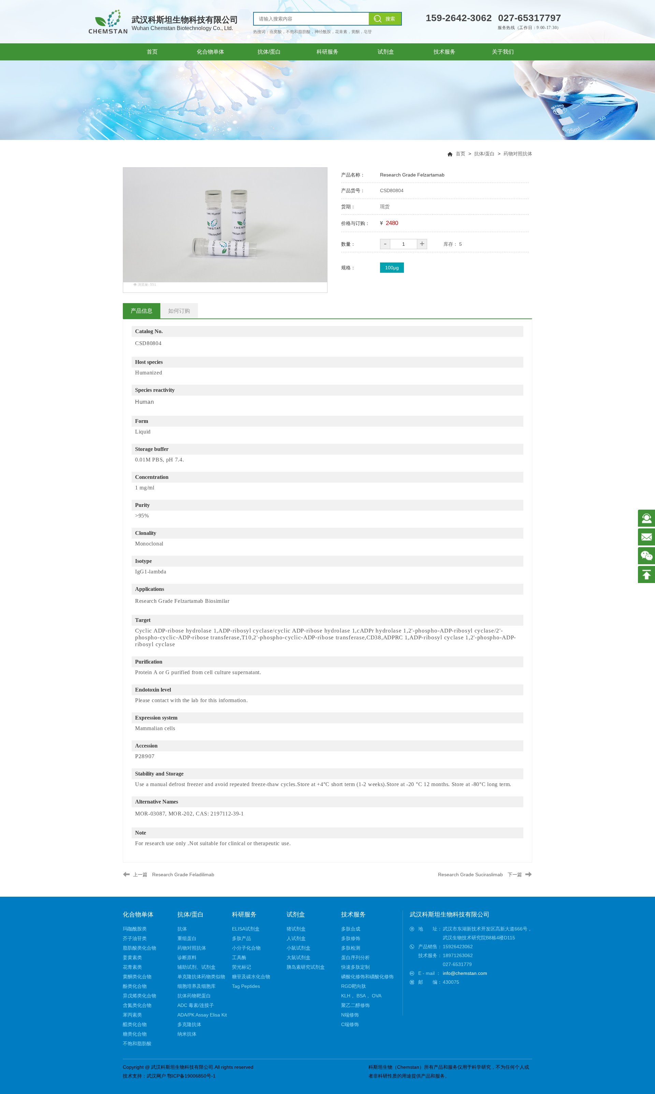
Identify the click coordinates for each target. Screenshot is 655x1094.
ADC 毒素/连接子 (195, 1005)
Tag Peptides (246, 986)
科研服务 (244, 914)
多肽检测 (350, 948)
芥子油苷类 (135, 938)
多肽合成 (350, 929)
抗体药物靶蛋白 (194, 995)
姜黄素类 (132, 957)
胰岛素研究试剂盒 (306, 967)
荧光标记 (241, 967)
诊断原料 (186, 957)
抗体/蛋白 (484, 153)
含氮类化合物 (137, 1005)
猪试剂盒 (296, 929)
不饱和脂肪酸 (137, 1043)
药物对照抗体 (518, 153)
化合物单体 (138, 914)
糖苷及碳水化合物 (251, 976)
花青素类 (132, 967)
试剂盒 (296, 914)
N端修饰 (350, 1015)
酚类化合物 (135, 986)
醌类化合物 (135, 1024)
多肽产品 (241, 938)
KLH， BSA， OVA (361, 995)
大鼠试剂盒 (298, 957)
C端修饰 (350, 1024)
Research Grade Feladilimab (183, 874)
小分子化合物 (246, 948)
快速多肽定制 (355, 967)
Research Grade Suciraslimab (470, 874)
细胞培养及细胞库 (196, 986)
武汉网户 (156, 1076)
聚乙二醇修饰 (355, 1005)
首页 (460, 153)
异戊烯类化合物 (139, 995)
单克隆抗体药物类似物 (201, 976)
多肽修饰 (350, 938)
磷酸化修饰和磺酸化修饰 (367, 976)
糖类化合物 (135, 1034)
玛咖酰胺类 (135, 929)
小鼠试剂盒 (298, 948)
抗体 (182, 929)
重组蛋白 (186, 938)
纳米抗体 (186, 1034)
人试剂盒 (296, 938)
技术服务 (353, 914)
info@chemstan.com (465, 973)
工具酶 (239, 957)
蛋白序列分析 (355, 957)
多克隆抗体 (189, 1024)
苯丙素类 (132, 1015)
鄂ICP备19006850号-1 (191, 1076)
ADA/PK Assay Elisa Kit (202, 1015)
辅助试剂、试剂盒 (196, 967)
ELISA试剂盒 (246, 929)
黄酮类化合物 (137, 976)
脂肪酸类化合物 (139, 948)
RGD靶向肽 (353, 986)
